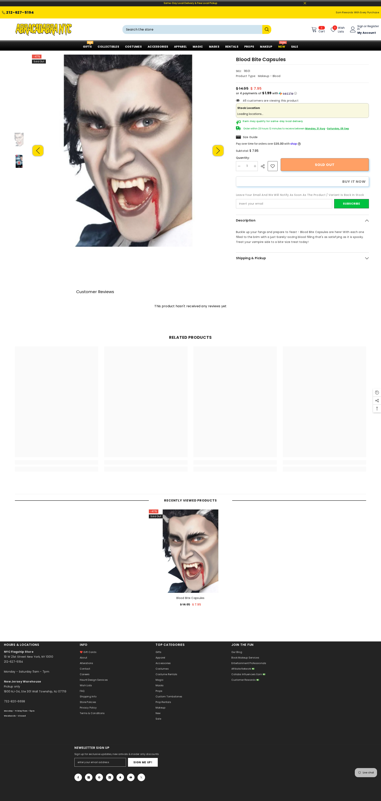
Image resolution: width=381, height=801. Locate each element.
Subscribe (351, 204)
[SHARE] (264, 166)
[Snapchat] (120, 777)
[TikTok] (110, 777)
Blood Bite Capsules (190, 598)
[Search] (196, 29)
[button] (38, 151)
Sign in (360, 27)
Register (373, 26)
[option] (128, 151)
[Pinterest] (99, 777)
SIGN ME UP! (142, 762)
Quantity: (243, 158)
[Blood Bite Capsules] (190, 551)
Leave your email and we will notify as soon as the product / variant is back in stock (300, 195)
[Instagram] (88, 777)
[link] (273, 166)
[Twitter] (141, 777)
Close (305, 3)
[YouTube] (131, 777)
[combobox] (192, 29)
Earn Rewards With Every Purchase (357, 12)
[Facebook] (78, 777)
